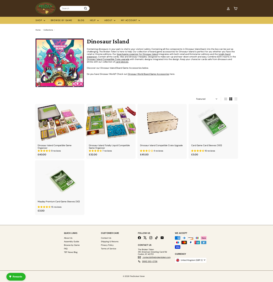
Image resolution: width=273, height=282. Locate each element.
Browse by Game (61, 20)
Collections (48, 30)
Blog (81, 20)
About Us (68, 238)
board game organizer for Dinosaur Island (137, 54)
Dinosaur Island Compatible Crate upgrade (108, 59)
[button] (44, 150)
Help (93, 20)
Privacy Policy (107, 245)
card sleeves (122, 61)
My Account (129, 20)
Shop (39, 20)
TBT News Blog (70, 252)
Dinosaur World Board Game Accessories (148, 74)
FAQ (66, 248)
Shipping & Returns (109, 241)
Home (38, 30)
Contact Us (106, 238)
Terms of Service (108, 248)
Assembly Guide (71, 241)
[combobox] (75, 8)
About (108, 20)
